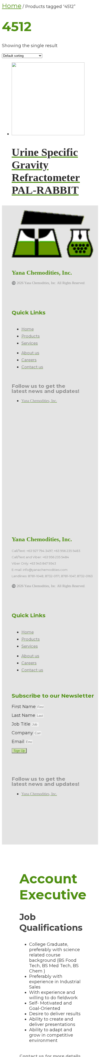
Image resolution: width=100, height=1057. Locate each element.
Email (18, 741)
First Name (24, 706)
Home (11, 6)
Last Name (24, 715)
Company (23, 733)
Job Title (22, 724)
